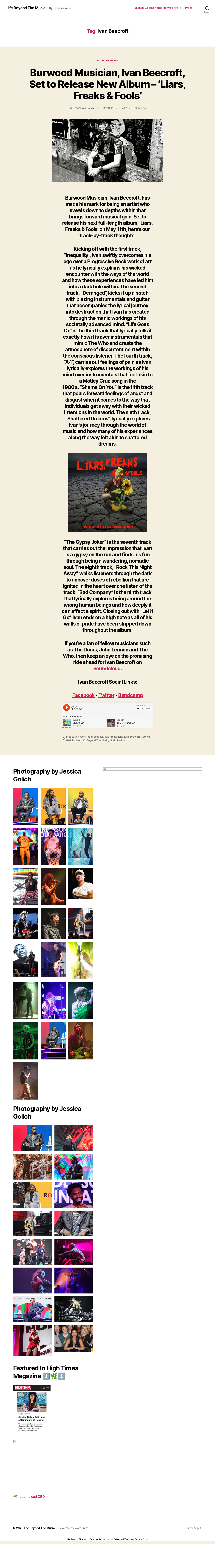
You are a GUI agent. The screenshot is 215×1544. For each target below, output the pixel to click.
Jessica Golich (85, 108)
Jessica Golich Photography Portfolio (157, 7)
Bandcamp (130, 695)
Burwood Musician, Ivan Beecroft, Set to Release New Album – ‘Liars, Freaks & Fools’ (107, 84)
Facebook (83, 695)
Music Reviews (107, 60)
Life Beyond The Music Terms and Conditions (88, 1539)
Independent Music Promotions (105, 736)
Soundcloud (107, 668)
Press (188, 7)
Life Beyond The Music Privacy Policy (130, 1539)
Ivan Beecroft (132, 736)
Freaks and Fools (76, 736)
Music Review (117, 740)
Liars (77, 740)
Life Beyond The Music (25, 8)
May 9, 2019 (110, 108)
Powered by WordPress (73, 1528)
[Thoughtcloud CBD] (53, 1497)
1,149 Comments (135, 108)
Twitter (106, 695)
